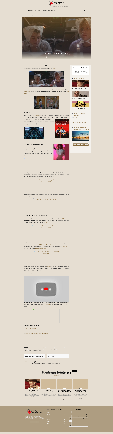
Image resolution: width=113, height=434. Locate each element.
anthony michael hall (41, 347)
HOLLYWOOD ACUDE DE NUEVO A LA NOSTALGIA (64, 391)
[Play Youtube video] (46, 289)
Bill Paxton (42, 244)
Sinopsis (76, 70)
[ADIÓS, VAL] (48, 384)
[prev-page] (55, 402)
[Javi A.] (47, 57)
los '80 (64, 349)
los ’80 (54, 68)
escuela (29, 349)
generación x (40, 349)
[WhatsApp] (66, 62)
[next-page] (57, 402)
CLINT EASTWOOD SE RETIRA (79, 88)
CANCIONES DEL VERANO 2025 (79, 108)
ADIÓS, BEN (51, 356)
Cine (46, 65)
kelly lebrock (59, 349)
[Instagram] (31, 422)
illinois (45, 349)
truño (48, 266)
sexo (40, 350)
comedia (32, 150)
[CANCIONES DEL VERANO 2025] (80, 104)
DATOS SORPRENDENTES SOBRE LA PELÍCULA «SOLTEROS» (80, 392)
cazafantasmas (57, 347)
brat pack (52, 347)
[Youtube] (37, 422)
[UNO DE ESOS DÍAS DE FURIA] (80, 94)
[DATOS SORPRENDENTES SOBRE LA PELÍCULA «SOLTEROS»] (80, 384)
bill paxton (48, 347)
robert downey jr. (35, 350)
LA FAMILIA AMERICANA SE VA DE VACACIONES (36, 333)
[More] (69, 62)
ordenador (28, 123)
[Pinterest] (64, 62)
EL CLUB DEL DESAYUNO (30, 328)
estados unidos (34, 349)
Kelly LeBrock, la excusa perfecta (81, 72)
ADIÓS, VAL (48, 390)
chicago (62, 347)
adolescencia (34, 347)
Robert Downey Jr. (50, 244)
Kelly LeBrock (64, 218)
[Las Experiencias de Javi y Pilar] (56, 3)
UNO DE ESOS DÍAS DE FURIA (78, 98)
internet (49, 349)
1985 (29, 91)
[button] (83, 10)
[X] (61, 62)
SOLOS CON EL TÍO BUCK (31, 331)
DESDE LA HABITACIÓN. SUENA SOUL (34, 356)
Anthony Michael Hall (40, 248)
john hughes (54, 349)
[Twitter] (34, 422)
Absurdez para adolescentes (80, 71)
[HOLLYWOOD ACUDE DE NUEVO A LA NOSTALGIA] (64, 384)
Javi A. (50, 56)
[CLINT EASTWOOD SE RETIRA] (80, 83)
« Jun (70, 427)
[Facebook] (58, 62)
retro (30, 350)
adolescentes (38, 115)
